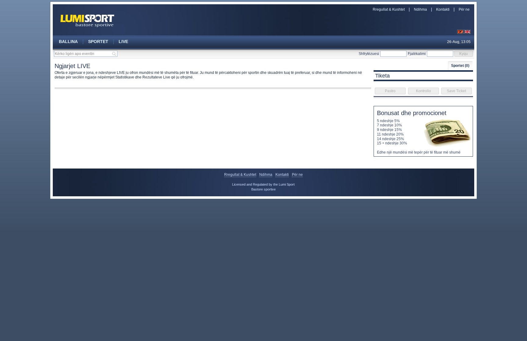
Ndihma (420, 9)
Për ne (464, 9)
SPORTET (98, 41)
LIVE (123, 41)
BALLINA (68, 41)
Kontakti (443, 9)
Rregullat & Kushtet (389, 9)
